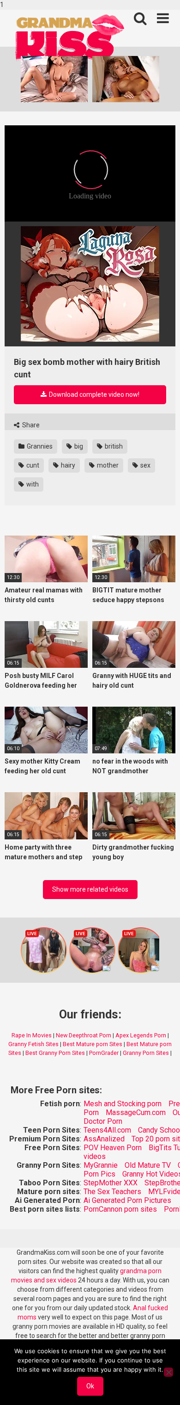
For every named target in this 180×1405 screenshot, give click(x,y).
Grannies (39, 446)
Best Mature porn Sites (92, 1044)
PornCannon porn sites (120, 1209)
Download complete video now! (93, 394)
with (32, 484)
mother (107, 465)
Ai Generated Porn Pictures (127, 1200)
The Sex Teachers (112, 1191)
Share (30, 425)
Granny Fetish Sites (33, 1044)
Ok (90, 1386)
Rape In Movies (32, 1035)
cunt (32, 465)
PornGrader (104, 1052)
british (113, 446)
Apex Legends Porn (140, 1035)
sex (144, 465)
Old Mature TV (148, 1165)
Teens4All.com (107, 1130)
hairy (67, 465)
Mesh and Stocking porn (123, 1103)
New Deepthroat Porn (83, 1035)
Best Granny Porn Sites (55, 1052)
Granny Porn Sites (146, 1052)
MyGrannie (101, 1165)
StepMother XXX (111, 1182)
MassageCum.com (136, 1112)
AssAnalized (104, 1138)
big (78, 446)
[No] (168, 1372)
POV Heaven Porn (113, 1147)
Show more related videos (90, 889)
